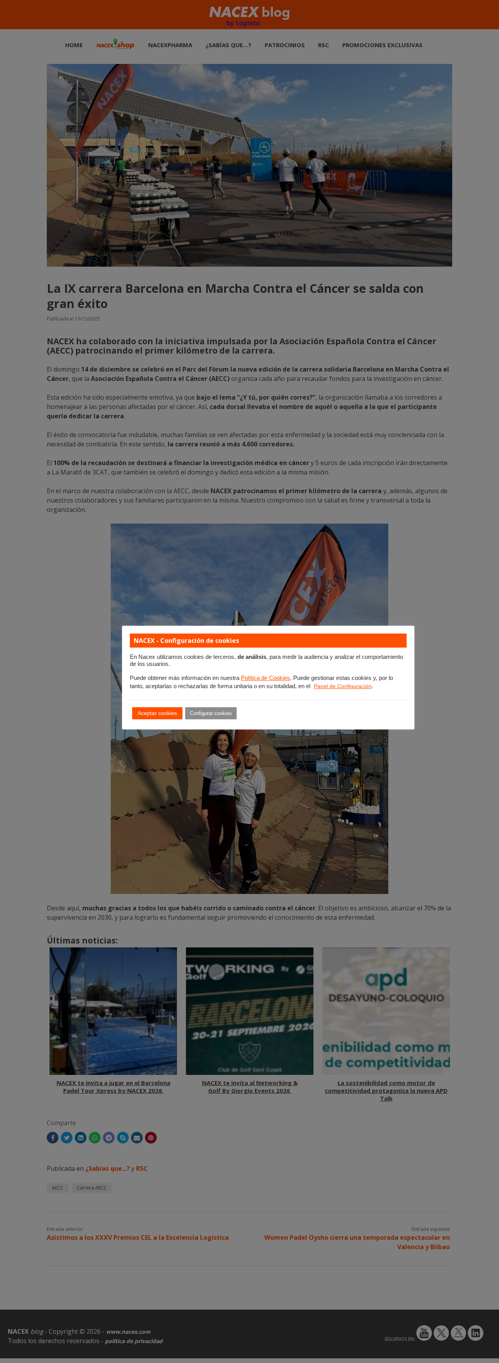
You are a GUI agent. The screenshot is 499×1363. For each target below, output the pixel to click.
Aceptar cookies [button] (157, 713)
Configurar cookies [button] (211, 713)
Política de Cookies (265, 678)
